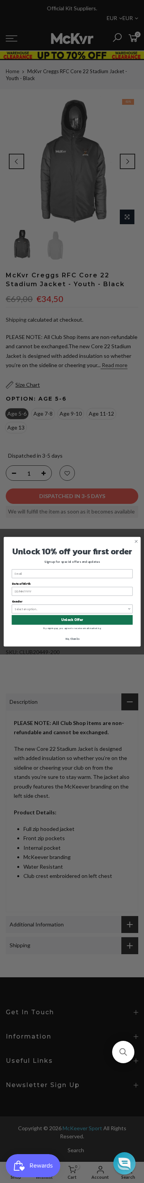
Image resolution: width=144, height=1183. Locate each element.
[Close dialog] (136, 541)
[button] (123, 1052)
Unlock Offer (72, 620)
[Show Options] (129, 608)
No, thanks (72, 638)
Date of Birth (21, 583)
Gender (17, 601)
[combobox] (71, 608)
